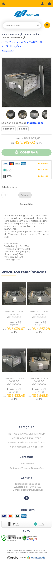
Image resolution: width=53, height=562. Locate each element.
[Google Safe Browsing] (29, 538)
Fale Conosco (26, 463)
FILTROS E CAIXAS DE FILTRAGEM (26, 433)
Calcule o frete (9, 187)
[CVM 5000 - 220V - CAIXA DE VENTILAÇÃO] (39, 310)
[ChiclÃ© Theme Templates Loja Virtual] (16, 557)
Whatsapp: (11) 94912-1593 (27, 487)
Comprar (28, 152)
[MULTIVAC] (26, 14)
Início (4, 34)
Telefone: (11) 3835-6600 (27, 484)
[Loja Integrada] (36, 557)
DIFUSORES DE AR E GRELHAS (26, 447)
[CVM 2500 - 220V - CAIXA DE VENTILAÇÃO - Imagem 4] (46, 114)
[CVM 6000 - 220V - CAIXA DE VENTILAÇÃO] (14, 310)
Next (49, 113)
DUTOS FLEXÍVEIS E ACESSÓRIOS (26, 442)
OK (25, 195)
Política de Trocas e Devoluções (27, 468)
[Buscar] (38, 25)
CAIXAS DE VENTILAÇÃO (14, 37)
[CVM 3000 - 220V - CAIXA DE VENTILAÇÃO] (39, 377)
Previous (3, 114)
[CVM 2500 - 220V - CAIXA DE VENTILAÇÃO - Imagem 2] (22, 114)
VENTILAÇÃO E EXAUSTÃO (24, 34)
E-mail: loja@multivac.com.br (27, 490)
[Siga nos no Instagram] (26, 498)
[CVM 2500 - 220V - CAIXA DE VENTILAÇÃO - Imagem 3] (34, 114)
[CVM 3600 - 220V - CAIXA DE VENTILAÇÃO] (14, 377)
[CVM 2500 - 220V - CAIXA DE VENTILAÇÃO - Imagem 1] (10, 114)
